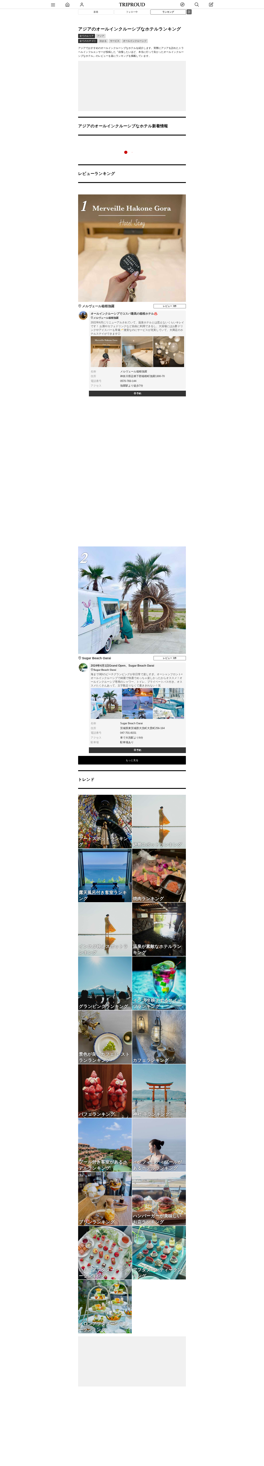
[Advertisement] (132, 86)
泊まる (102, 41)
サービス (114, 41)
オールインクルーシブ (134, 41)
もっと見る (132, 760)
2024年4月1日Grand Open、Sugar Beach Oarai (122, 667)
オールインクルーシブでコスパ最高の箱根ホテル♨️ (124, 315)
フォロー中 (132, 12)
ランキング (168, 12)
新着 (96, 12)
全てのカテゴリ (88, 41)
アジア (100, 36)
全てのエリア (87, 36)
